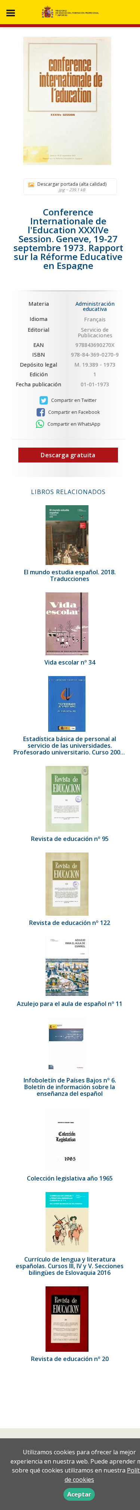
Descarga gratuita (68, 455)
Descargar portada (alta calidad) (71, 186)
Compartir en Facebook (73, 412)
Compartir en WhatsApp (73, 424)
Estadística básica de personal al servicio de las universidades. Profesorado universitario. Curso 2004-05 (69, 749)
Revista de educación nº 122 (69, 923)
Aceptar (79, 1494)
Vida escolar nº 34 (69, 662)
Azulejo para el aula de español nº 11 (69, 1004)
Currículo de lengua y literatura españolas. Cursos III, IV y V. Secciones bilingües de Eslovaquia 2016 (70, 1266)
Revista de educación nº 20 (70, 1359)
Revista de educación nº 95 (70, 839)
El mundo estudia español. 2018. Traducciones (70, 575)
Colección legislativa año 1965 (70, 1178)
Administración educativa (95, 306)
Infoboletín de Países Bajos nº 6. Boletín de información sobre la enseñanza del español (70, 1087)
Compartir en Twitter (73, 400)
